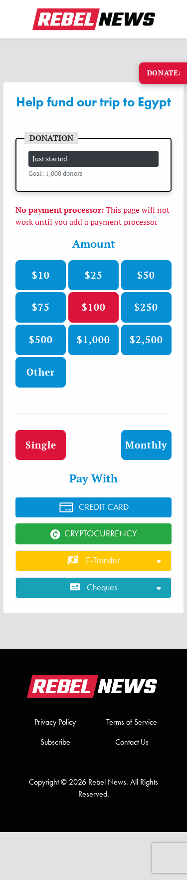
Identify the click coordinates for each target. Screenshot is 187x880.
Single (40, 445)
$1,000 (93, 339)
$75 (41, 307)
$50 (146, 275)
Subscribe (55, 742)
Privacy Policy (55, 722)
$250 (146, 307)
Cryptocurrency (100, 533)
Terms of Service (131, 722)
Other (40, 372)
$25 (94, 275)
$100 (94, 307)
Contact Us (132, 742)
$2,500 (146, 339)
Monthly (146, 445)
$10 (41, 275)
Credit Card (104, 507)
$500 (41, 339)
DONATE (164, 72)
